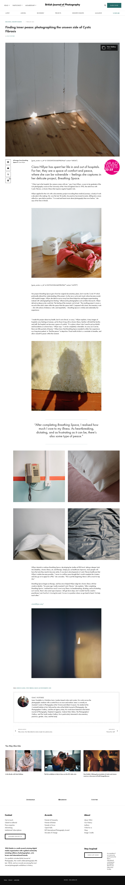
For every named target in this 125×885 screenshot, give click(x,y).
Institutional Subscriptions (13, 830)
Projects (58, 13)
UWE (50, 688)
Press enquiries (10, 825)
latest (7, 13)
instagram (31, 800)
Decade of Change (51, 832)
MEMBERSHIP (30, 5)
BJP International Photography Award (57, 830)
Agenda (23, 13)
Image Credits (89, 832)
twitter (95, 800)
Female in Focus (50, 825)
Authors (86, 825)
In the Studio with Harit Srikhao (14, 774)
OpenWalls (48, 827)
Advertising (8, 827)
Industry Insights (78, 13)
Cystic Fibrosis (30, 688)
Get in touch (9, 820)
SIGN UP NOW (93, 855)
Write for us (88, 827)
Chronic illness (20, 688)
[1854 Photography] (62, 5)
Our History (88, 822)
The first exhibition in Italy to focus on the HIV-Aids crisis (60, 774)
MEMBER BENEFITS (15, 836)
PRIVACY (10, 880)
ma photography (43, 688)
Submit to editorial (11, 822)
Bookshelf (40, 13)
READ (6, 5)
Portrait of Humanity (51, 820)
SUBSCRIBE (114, 5)
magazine (98, 13)
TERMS (5, 880)
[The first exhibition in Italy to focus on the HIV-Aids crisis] (62, 760)
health (36, 688)
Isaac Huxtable (11, 36)
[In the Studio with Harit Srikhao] (23, 760)
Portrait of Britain (50, 822)
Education (8, 21)
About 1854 (88, 820)
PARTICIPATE (17, 5)
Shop (86, 830)
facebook (63, 800)
